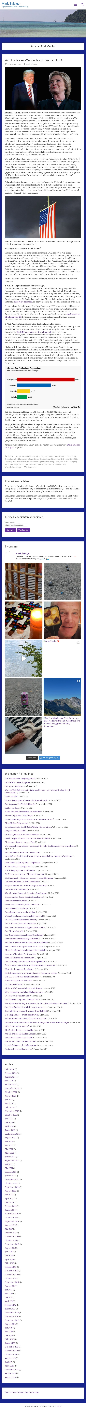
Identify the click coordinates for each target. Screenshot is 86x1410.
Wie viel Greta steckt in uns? (17, 996)
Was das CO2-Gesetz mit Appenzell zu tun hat (25, 927)
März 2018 (9, 1263)
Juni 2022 (9, 1145)
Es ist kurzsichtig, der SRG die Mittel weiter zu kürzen (28, 827)
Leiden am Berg (12, 808)
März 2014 (9, 1366)
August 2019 (10, 1225)
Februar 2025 (10, 1084)
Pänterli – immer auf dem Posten (19, 969)
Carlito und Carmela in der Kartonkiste (22, 882)
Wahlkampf (23, 464)
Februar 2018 (10, 1267)
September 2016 (12, 1320)
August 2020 (10, 1191)
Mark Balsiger (11, 3)
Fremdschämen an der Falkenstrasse (21, 1045)
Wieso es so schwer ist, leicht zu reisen (22, 904)
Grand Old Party (27, 459)
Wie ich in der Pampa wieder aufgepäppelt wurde (26, 893)
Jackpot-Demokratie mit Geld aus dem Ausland (25, 1018)
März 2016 (9, 1339)
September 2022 (12, 1134)
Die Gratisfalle (11, 796)
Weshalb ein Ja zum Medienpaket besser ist (24, 916)
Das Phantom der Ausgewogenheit (20, 779)
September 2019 (12, 1221)
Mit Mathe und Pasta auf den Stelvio (20, 923)
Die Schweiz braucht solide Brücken (20, 1041)
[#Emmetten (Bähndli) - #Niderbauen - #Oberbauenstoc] (62, 697)
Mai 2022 (9, 1149)
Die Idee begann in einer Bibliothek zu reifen (24, 874)
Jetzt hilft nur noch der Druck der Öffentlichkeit (26, 1011)
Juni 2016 (9, 1331)
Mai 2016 (9, 1335)
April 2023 (9, 1126)
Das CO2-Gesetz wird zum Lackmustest (22, 977)
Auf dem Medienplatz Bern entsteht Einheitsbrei (26, 942)
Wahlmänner (50, 464)
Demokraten (59, 456)
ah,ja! (59, 1407)
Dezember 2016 (12, 1312)
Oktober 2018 (11, 1240)
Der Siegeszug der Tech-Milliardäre (20, 804)
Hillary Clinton (40, 459)
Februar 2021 (10, 1172)
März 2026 (9, 1069)
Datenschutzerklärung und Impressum (22, 1392)
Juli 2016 (8, 1328)
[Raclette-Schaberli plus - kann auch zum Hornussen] (62, 620)
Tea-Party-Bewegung (68, 462)
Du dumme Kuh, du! (13, 984)
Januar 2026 (10, 1077)
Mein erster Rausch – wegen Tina (19, 842)
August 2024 (10, 1096)
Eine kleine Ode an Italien (16, 901)
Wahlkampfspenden (36, 464)
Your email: (10, 522)
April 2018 (9, 1259)
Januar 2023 (10, 1130)
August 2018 (10, 1248)
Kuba (71, 459)
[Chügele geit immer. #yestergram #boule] (62, 581)
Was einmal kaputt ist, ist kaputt (19, 1038)
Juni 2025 (9, 1081)
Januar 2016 (10, 1343)
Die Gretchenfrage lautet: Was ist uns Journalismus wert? (29, 819)
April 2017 (9, 1301)
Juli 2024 (9, 1100)
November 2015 (12, 1351)
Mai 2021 (9, 1168)
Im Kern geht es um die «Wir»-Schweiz (22, 834)
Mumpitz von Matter (14, 786)
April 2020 (9, 1198)
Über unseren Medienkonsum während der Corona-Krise (30, 965)
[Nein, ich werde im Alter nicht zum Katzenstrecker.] (23, 735)
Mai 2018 (9, 1255)
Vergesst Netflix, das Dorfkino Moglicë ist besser (26, 885)
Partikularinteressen (29, 462)
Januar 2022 (10, 1157)
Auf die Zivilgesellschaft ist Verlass (20, 1034)
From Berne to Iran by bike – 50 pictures (22, 863)
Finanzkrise (9, 459)
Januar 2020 (10, 1210)
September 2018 (12, 1244)
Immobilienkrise (53, 459)
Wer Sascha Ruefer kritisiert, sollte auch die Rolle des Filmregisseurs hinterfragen (40, 846)
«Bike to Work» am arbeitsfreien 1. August (23, 988)
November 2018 (12, 1236)
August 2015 (10, 1358)
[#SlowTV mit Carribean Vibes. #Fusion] (23, 658)
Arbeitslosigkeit (28, 456)
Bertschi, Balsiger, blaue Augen (18, 1049)
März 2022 (9, 1153)
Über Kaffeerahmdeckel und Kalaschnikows (24, 992)
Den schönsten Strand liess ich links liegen (24, 897)
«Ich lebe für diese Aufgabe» (17, 782)
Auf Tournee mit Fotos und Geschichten (22, 852)
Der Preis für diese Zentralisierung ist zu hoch (25, 1007)
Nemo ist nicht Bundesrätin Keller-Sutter (23, 812)
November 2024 (12, 1088)
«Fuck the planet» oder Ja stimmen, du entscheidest (28, 838)
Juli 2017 (8, 1290)
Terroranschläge (11, 464)
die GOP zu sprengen (23, 302)
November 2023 (12, 1111)
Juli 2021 (8, 1164)
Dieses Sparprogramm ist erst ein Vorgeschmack (26, 800)
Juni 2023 (9, 1119)
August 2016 (10, 1324)
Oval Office (16, 462)
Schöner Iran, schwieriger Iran (18, 866)
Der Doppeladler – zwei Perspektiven (21, 1015)
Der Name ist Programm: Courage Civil (22, 999)
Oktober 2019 (11, 1217)
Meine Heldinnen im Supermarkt (19, 958)
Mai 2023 (9, 1122)
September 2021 (12, 1160)
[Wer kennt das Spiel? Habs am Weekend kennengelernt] (23, 620)
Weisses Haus (60, 464)
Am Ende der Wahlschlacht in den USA (34, 60)
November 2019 (12, 1214)
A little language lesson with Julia (19, 870)
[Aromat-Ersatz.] (23, 697)
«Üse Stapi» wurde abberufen (18, 1026)
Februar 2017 (10, 1305)
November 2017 (12, 1274)
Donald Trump (70, 456)
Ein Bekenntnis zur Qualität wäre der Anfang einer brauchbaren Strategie (37, 1022)
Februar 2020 (11, 1206)
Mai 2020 (9, 1195)
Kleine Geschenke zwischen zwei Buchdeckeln (25, 950)
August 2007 (10, 1377)
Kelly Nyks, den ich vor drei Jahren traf (34, 332)
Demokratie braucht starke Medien (20, 912)
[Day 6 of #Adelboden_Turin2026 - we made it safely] (62, 735)
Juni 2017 (9, 1293)
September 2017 (12, 1282)
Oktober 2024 (11, 1092)
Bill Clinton (48, 456)
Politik (10, 456)
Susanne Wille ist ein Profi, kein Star (20, 954)
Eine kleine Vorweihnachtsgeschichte (21, 939)
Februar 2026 (11, 1073)
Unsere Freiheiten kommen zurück (20, 920)
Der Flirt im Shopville (14, 931)
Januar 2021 (10, 1176)
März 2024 (9, 1107)
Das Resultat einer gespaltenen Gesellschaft (24, 935)
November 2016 (12, 1316)
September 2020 (12, 1187)
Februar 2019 (10, 1233)
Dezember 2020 (12, 1179)
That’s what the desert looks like (19, 1030)
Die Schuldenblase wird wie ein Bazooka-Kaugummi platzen (31, 973)
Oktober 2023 (11, 1115)
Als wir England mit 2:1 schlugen (19, 815)
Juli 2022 (9, 1141)
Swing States (54, 462)
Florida (18, 459)
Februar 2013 (10, 1373)
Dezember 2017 (12, 1271)
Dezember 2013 (11, 1370)
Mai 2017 (9, 1297)
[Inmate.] (23, 581)
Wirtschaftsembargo (13, 467)
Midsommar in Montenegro (17, 889)
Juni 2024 (9, 1103)
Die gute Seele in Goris (15, 831)
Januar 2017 (10, 1309)
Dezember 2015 (12, 1347)
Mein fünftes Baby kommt (16, 823)
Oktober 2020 (11, 1183)
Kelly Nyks (65, 459)
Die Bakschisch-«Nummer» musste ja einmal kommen (29, 878)
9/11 (20, 456)
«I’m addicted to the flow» (16, 908)
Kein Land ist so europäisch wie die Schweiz (24, 946)
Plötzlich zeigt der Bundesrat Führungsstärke (25, 961)
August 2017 (10, 1286)
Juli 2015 (8, 1362)
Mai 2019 (9, 1229)
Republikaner (43, 462)
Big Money (39, 456)
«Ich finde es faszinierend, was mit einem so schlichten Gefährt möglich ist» (38, 856)
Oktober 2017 (11, 1278)
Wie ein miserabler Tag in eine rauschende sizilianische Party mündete (36, 1003)
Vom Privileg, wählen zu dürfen (18, 980)
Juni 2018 (9, 1252)
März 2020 (9, 1202)
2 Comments (31, 467)
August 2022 (10, 1138)
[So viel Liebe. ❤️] (62, 658)
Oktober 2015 (11, 1354)
